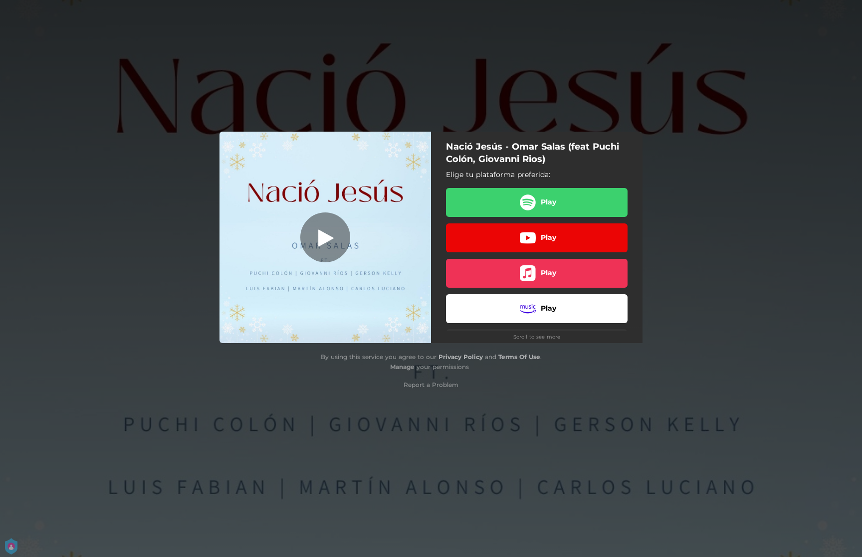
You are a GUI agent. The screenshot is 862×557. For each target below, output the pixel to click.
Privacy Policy (460, 357)
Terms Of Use (519, 357)
